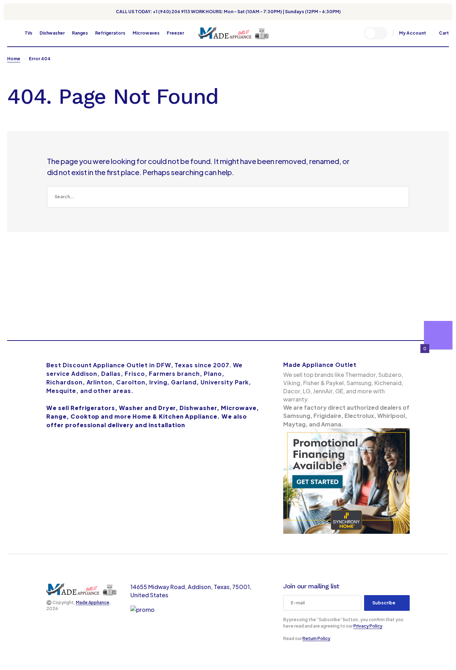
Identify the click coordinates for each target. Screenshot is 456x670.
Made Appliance (92, 602)
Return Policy (316, 638)
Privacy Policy (367, 626)
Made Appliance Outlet (320, 364)
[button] (10, 33)
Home (13, 58)
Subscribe (383, 602)
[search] (228, 197)
